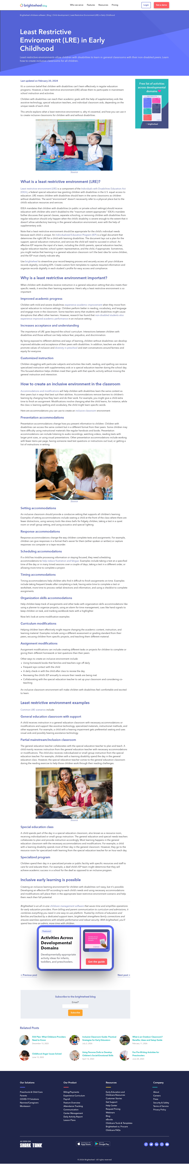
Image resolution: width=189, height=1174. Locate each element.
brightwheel (31, 261)
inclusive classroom (86, 411)
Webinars (110, 1113)
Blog (49, 15)
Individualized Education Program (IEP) (76, 235)
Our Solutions (27, 1083)
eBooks (109, 1120)
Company (158, 1083)
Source (74, 501)
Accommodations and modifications (40, 391)
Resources (111, 1083)
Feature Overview (72, 1103)
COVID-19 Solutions (29, 1099)
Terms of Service (161, 1106)
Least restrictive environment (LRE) (39, 189)
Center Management (73, 1113)
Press (155, 1099)
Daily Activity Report (73, 1117)
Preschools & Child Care (31, 1092)
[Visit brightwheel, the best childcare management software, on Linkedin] (157, 1144)
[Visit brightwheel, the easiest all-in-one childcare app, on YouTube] (167, 1144)
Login (146, 5)
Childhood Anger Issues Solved (46, 1054)
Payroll (67, 1099)
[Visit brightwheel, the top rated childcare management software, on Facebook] (146, 1144)
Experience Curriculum (74, 1096)
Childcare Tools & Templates (119, 1123)
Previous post (30, 975)
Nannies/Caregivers (29, 1103)
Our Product (70, 1083)
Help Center (111, 1106)
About (156, 1092)
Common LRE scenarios (33, 710)
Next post (123, 975)
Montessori (25, 1106)
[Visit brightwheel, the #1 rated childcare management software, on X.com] (151, 1144)
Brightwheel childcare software (32, 15)
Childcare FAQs (113, 1130)
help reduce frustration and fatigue (60, 561)
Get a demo (161, 5)
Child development (61, 15)
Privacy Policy (159, 1110)
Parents (23, 1096)
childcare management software (67, 906)
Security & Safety (161, 1103)
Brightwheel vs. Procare (117, 1127)
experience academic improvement (83, 305)
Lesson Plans (69, 1120)
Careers (157, 1096)
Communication (71, 1110)
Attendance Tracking (73, 1106)
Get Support (111, 1102)
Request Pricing (113, 1109)
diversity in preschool (66, 348)
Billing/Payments (71, 1092)
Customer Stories (114, 1099)
